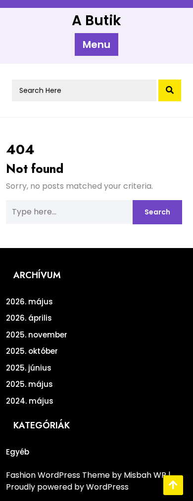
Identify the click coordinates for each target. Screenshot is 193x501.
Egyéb (17, 452)
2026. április (29, 318)
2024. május (29, 401)
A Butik (96, 20)
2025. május (29, 384)
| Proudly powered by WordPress (88, 481)
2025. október (32, 351)
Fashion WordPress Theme (59, 475)
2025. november (36, 335)
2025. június (28, 368)
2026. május (29, 301)
